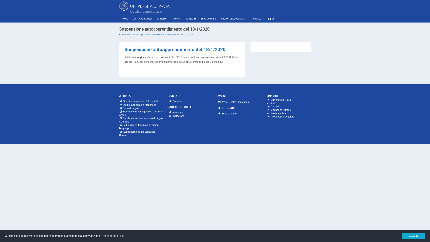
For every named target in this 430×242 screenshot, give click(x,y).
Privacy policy (278, 113)
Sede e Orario (229, 113)
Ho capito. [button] (413, 236)
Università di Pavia (281, 99)
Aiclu (273, 103)
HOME (122, 35)
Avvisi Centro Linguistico (137, 35)
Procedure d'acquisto (282, 116)
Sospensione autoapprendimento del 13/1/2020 (171, 35)
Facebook (178, 112)
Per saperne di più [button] (113, 235)
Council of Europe (280, 109)
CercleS (275, 106)
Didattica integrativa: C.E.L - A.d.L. (141, 101)
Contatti (177, 101)
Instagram (178, 115)
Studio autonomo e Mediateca (139, 104)
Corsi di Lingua (131, 108)
